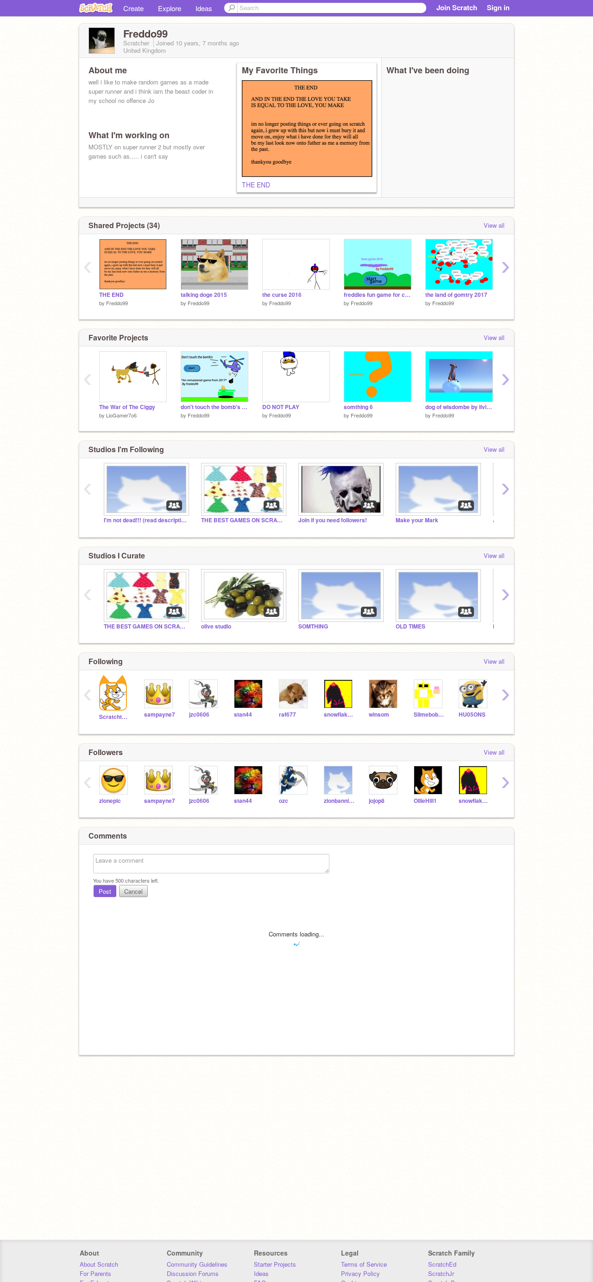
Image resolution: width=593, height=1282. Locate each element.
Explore (169, 8)
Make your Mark (417, 520)
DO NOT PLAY (280, 407)
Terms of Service (364, 1264)
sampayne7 (159, 714)
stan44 (243, 714)
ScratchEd (442, 1264)
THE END (256, 184)
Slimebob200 (429, 714)
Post (105, 891)
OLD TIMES (410, 626)
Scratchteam (114, 717)
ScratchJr (441, 1273)
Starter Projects (275, 1264)
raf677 (287, 714)
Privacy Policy (360, 1273)
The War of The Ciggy (127, 407)
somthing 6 (358, 407)
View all (494, 225)
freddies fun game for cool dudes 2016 (377, 295)
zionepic (110, 801)
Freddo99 (117, 303)
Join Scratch (456, 7)
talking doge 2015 (204, 295)
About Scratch (99, 1264)
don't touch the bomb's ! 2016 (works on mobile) (214, 407)
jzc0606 (199, 714)
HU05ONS (472, 714)
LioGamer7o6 (121, 415)
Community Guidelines (197, 1264)
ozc (283, 801)
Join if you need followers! (332, 520)
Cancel (133, 891)
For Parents (95, 1273)
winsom (379, 714)
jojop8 (377, 801)
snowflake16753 (339, 714)
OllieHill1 (425, 801)
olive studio (216, 626)
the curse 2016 (282, 295)
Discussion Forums (193, 1273)
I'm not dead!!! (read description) (145, 520)
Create (133, 8)
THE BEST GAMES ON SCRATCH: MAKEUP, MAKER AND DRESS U (242, 520)
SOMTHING (313, 626)
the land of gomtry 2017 (456, 295)
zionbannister (339, 801)
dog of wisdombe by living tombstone (459, 407)
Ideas (204, 8)
